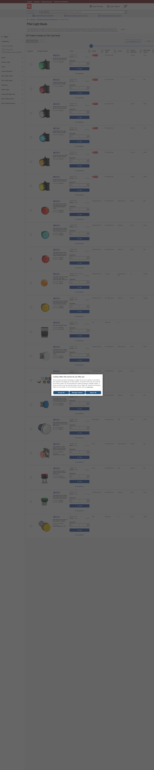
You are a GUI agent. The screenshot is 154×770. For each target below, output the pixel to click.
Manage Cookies (77, 392)
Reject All (93, 392)
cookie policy (89, 387)
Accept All (61, 392)
